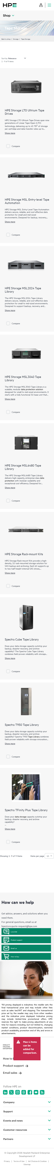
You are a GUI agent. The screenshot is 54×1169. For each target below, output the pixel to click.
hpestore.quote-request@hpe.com (19, 926)
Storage (15, 39)
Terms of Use (19, 1161)
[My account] (41, 5)
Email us (14, 948)
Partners (8, 1139)
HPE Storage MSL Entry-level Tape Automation (27, 201)
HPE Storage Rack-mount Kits (24, 554)
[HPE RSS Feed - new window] (42, 1092)
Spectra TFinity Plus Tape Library (26, 810)
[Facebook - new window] (30, 1092)
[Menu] (49, 5)
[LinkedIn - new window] (5, 1092)
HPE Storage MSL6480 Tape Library (23, 466)
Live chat (14, 931)
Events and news (13, 1120)
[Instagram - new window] (17, 1092)
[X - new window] (11, 1092)
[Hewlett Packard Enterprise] (9, 5)
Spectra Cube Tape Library (22, 639)
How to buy (15, 956)
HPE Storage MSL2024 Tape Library (23, 289)
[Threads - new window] (23, 1092)
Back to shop (6, 39)
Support (8, 1111)
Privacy (7, 1161)
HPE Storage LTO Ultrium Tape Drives (24, 111)
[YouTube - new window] (36, 1092)
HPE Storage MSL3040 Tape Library (23, 378)
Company (9, 1102)
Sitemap (27, 1164)
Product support (16, 940)
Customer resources (15, 1129)
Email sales (10, 1072)
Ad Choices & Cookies (37, 1161)
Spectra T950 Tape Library (22, 724)
